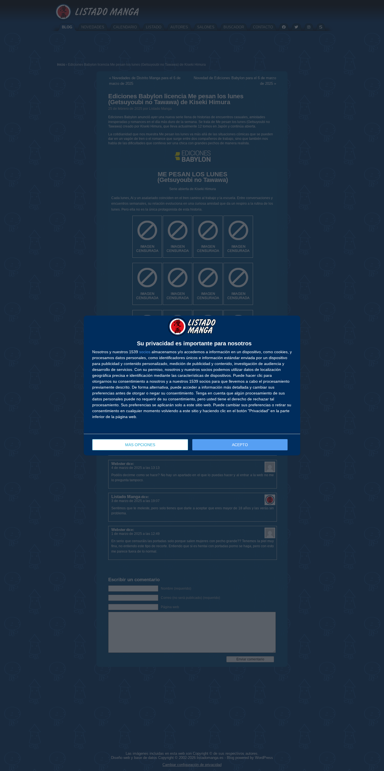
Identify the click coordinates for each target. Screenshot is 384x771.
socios (144, 352)
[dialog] (192, 385)
